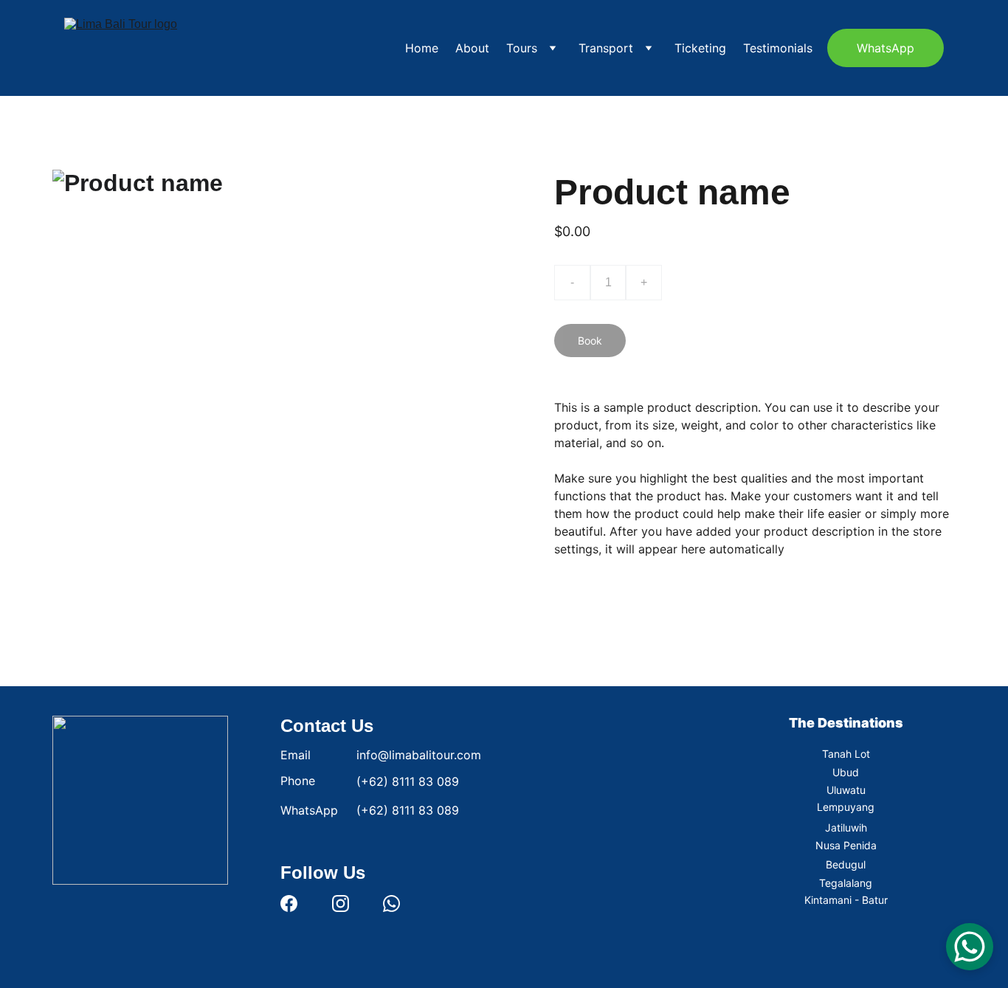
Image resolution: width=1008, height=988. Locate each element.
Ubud (845, 772)
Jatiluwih (846, 827)
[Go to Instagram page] (340, 903)
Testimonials (777, 48)
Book (590, 340)
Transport (606, 48)
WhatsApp (885, 48)
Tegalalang (845, 883)
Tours (521, 48)
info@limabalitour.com (418, 754)
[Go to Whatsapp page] (391, 903)
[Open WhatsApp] (969, 946)
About (472, 48)
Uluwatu (846, 790)
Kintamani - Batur (846, 900)
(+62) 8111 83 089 (407, 781)
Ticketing (700, 48)
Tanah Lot (846, 753)
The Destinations (846, 722)
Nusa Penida (846, 845)
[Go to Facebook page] (288, 903)
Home (421, 48)
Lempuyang (845, 807)
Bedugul (846, 864)
